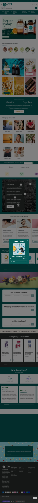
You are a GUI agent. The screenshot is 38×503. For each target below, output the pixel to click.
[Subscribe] (26, 261)
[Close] (27, 241)
